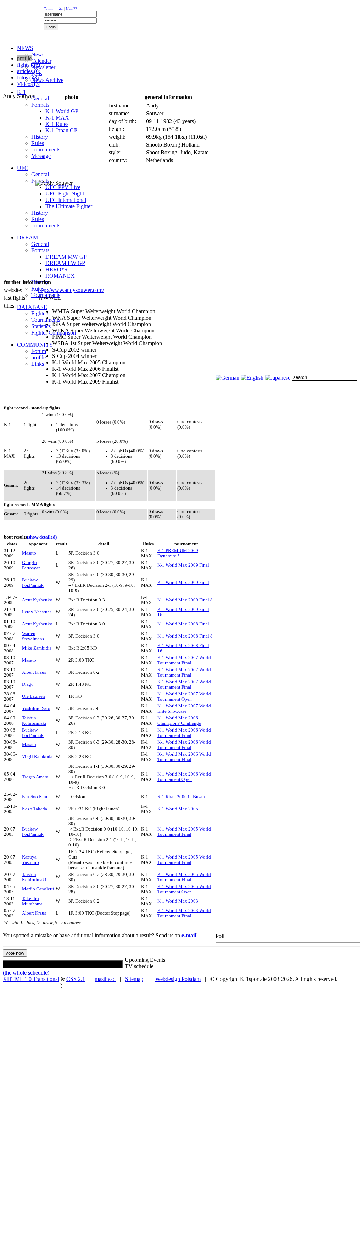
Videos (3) (28, 84)
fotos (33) (28, 78)
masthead (105, 979)
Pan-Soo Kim (34, 796)
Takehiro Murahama (32, 901)
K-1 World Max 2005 (177, 808)
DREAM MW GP (66, 257)
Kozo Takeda (34, 808)
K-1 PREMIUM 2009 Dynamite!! (177, 553)
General (40, 98)
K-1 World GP (61, 111)
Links (37, 364)
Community (53, 9)
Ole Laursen (33, 696)
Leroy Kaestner (36, 612)
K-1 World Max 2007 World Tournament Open (184, 696)
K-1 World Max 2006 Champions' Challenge (179, 721)
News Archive (47, 80)
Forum (38, 351)
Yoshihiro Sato (36, 708)
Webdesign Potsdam (178, 979)
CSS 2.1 (75, 979)
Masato (29, 553)
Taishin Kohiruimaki (34, 721)
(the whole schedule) (26, 973)
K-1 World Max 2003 (177, 901)
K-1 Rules (56, 124)
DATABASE (32, 307)
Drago (28, 684)
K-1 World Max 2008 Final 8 (185, 636)
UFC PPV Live (62, 187)
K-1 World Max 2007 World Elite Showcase (184, 709)
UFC (22, 168)
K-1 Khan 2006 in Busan (181, 796)
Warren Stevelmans (33, 636)
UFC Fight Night (64, 194)
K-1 (21, 92)
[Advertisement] (89, 51)
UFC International (65, 200)
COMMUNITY (35, 345)
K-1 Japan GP (61, 130)
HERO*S (56, 269)
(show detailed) (42, 537)
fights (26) (28, 65)
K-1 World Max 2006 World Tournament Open (184, 777)
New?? (71, 9)
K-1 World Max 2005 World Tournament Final (184, 832)
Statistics (41, 326)
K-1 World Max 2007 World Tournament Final (184, 660)
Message (41, 156)
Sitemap (134, 979)
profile (38, 357)
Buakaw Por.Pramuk (33, 583)
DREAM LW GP (65, 263)
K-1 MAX (57, 118)
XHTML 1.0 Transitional (31, 979)
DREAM (27, 238)
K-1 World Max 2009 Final (183, 565)
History (39, 137)
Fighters (40, 313)
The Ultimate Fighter (68, 206)
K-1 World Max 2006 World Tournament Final (184, 733)
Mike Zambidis (36, 648)
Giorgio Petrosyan (31, 565)
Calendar (41, 61)
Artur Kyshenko (37, 599)
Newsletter (43, 67)
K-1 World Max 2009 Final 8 (185, 599)
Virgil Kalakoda (37, 756)
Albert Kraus (34, 672)
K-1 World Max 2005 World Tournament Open (184, 889)
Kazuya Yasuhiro (30, 860)
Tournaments (45, 150)
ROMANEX (60, 276)
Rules (37, 143)
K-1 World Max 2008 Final (183, 624)
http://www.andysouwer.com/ (71, 290)
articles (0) (28, 71)
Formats (40, 105)
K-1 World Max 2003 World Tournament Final (184, 913)
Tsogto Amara (35, 776)
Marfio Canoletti (38, 889)
